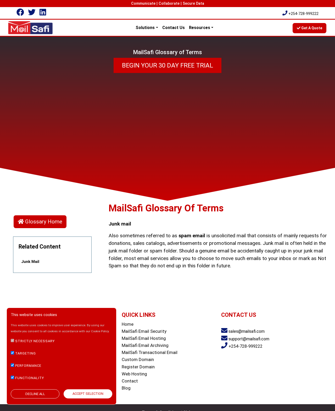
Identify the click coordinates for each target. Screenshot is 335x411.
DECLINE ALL (35, 394)
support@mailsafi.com (248, 338)
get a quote (311, 28)
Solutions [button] (145, 27)
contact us (173, 27)
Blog (126, 388)
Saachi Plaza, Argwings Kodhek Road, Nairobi (262, 324)
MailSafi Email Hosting (144, 338)
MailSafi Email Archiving (145, 345)
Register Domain (138, 366)
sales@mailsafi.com (246, 331)
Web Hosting (134, 373)
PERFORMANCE (28, 365)
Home (127, 324)
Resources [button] (199, 27)
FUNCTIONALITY (29, 378)
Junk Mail (30, 261)
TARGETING (25, 353)
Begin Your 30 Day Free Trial (167, 65)
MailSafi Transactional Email (149, 352)
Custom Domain (138, 359)
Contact (130, 381)
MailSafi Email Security (144, 331)
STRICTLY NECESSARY (35, 341)
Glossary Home (43, 221)
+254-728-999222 (303, 14)
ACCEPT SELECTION (87, 394)
